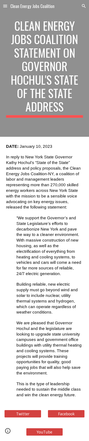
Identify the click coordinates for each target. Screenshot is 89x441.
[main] (44, 68)
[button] (5, 6)
